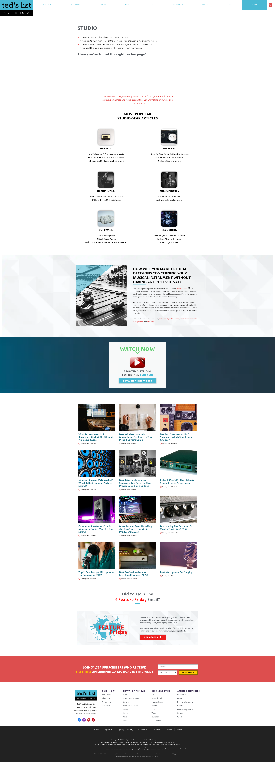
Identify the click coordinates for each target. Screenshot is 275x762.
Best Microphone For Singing (176, 572)
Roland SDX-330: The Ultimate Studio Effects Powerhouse (177, 482)
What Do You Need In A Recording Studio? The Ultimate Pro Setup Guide (96, 437)
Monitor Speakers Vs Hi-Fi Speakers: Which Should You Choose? (176, 437)
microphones (138, 322)
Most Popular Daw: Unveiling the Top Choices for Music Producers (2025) (135, 529)
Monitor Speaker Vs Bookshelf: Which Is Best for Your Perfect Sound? (95, 483)
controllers (184, 319)
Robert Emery (182, 289)
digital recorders (173, 319)
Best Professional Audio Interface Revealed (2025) (133, 574)
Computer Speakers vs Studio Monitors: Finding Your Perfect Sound (95, 529)
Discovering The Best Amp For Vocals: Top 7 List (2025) (177, 528)
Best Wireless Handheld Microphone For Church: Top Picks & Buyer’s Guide (135, 437)
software (162, 319)
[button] (270, 5)
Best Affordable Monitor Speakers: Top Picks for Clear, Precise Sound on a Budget (135, 483)
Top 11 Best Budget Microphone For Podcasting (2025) (96, 574)
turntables (193, 319)
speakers (150, 322)
